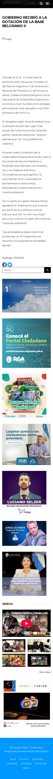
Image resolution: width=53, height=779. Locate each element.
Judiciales (37, 759)
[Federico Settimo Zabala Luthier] (13, 645)
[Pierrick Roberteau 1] (39, 645)
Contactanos (36, 747)
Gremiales (12, 763)
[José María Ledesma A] (39, 660)
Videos (26, 768)
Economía (41, 763)
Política (24, 759)
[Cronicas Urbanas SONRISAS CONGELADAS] (13, 660)
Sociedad (26, 763)
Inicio (13, 759)
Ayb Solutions (42, 751)
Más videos (45, 672)
